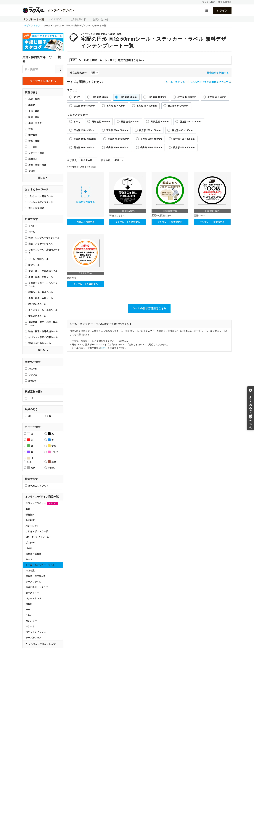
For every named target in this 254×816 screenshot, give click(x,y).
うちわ (29, 615)
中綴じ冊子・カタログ (37, 587)
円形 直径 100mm (157, 97)
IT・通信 (32, 147)
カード (29, 559)
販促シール (34, 265)
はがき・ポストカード (37, 531)
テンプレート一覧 (33, 19)
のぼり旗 (30, 570)
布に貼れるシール (37, 304)
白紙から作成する (85, 222)
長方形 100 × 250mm (183, 139)
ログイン (222, 10)
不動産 (31, 105)
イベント (32, 226)
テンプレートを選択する (127, 222)
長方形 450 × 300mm (118, 139)
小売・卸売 (34, 99)
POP (28, 609)
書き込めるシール (37, 316)
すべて (77, 97)
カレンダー (31, 620)
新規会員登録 (225, 2)
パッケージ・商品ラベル (40, 196)
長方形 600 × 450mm (151, 139)
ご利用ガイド (78, 19)
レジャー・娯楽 (36, 153)
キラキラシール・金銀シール (42, 310)
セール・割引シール (38, 259)
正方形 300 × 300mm (190, 121)
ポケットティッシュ (36, 632)
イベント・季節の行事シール (42, 337)
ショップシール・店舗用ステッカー (44, 251)
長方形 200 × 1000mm (117, 147)
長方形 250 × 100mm (149, 130)
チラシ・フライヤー (41, 503)
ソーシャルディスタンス (40, 202)
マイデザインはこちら (43, 80)
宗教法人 (32, 159)
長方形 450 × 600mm (183, 147)
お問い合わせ (100, 19)
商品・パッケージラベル (40, 244)
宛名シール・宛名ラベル (40, 292)
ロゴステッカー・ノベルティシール (42, 285)
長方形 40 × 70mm (115, 105)
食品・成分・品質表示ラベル (42, 271)
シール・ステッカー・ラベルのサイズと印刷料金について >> (198, 82)
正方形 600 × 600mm (117, 130)
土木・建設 (34, 111)
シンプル (32, 374)
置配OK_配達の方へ (161, 215)
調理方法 (71, 278)
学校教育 (32, 135)
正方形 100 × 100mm (84, 105)
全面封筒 (30, 520)
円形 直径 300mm (101, 121)
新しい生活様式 (36, 208)
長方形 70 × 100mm (146, 105)
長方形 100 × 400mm (84, 147)
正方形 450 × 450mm (84, 130)
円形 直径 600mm (159, 121)
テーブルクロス (33, 637)
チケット (30, 626)
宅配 (93, 72)
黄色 (54, 446)
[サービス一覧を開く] (206, 10)
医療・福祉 (34, 117)
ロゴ (30, 398)
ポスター (30, 542)
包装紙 (29, 604)
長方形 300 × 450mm (151, 147)
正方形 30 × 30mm (186, 97)
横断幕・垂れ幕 (33, 553)
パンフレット (32, 526)
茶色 (54, 461)
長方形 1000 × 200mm (85, 139)
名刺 (28, 509)
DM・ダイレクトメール (37, 537)
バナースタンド (33, 598)
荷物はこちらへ (117, 215)
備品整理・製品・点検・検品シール (42, 324)
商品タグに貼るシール (39, 343)
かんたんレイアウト (38, 485)
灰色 (33, 468)
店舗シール (199, 215)
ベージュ (31, 460)
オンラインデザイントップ (42, 644)
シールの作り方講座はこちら (149, 308)
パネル (29, 548)
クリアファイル (33, 581)
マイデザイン (56, 19)
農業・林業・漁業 (37, 165)
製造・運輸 (34, 141)
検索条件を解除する (218, 72)
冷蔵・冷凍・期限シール (40, 277)
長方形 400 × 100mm (182, 130)
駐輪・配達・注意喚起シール (42, 331)
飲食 (30, 129)
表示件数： (107, 160)
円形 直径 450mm (130, 121)
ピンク (55, 452)
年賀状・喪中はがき (36, 576)
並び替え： (73, 160)
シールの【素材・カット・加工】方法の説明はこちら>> (107, 60)
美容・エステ (35, 123)
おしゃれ (32, 368)
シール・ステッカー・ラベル (40, 565)
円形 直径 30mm (100, 97)
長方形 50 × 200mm (178, 105)
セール (31, 232)
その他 (31, 170)
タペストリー (32, 593)
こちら (104, 348)
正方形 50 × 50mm (216, 97)
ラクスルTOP (208, 2)
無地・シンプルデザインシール (44, 238)
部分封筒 (30, 514)
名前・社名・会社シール (40, 298)
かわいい (32, 380)
